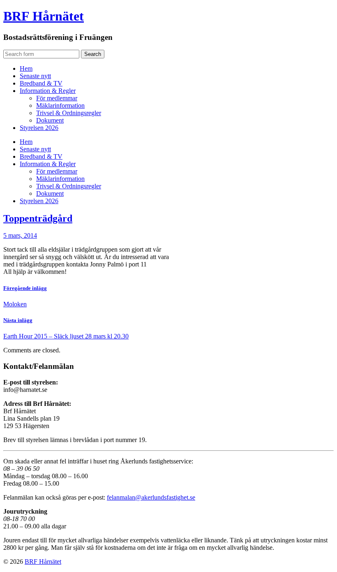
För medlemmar (56, 98)
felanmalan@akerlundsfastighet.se (151, 497)
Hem (26, 68)
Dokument (50, 120)
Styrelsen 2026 (39, 127)
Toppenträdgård (37, 218)
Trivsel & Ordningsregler (68, 112)
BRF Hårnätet (43, 16)
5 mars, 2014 (20, 235)
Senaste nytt (35, 75)
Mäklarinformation (60, 105)
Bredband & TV (41, 83)
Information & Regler (48, 90)
